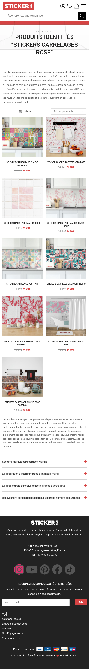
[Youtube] (32, 569)
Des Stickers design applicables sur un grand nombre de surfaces (41, 497)
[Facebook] (57, 569)
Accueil (39, 31)
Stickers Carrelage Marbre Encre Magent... (22, 343)
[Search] (82, 16)
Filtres (27, 111)
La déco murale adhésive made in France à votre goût (33, 485)
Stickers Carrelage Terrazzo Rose (66, 162)
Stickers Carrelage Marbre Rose (22, 223)
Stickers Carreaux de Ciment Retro (66, 283)
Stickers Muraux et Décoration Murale (24, 461)
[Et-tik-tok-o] (70, 569)
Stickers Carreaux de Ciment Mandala (22, 164)
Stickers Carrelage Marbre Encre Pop (66, 343)
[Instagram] (19, 569)
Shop (49, 31)
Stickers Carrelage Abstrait (22, 283)
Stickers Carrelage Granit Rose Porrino (22, 404)
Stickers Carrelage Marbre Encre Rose (66, 225)
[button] (62, 6)
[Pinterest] (44, 569)
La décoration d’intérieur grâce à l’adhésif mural (30, 473)
